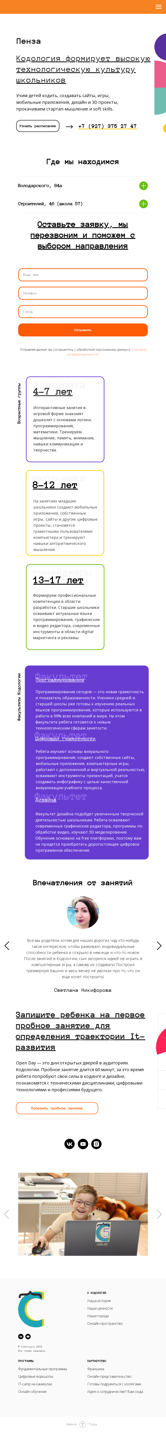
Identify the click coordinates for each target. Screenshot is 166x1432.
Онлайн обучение (32, 1391)
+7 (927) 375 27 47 (108, 126)
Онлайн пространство (105, 1323)
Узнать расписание (37, 126)
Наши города (98, 1316)
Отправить (83, 330)
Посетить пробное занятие (57, 1108)
